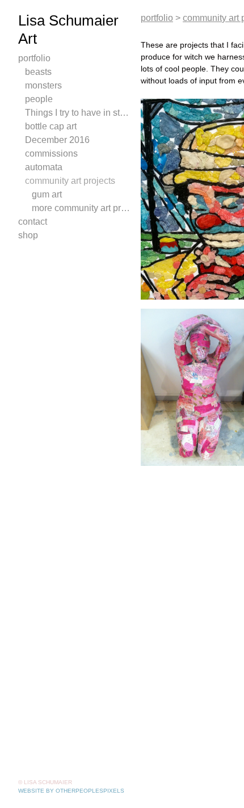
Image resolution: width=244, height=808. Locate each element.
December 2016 (57, 140)
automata (43, 167)
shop (28, 235)
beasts (38, 72)
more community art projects (82, 208)
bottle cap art (51, 126)
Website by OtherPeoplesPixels (71, 791)
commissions (51, 153)
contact (32, 221)
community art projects (70, 181)
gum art (47, 194)
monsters (43, 85)
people (39, 99)
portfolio (34, 58)
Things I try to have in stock (78, 112)
